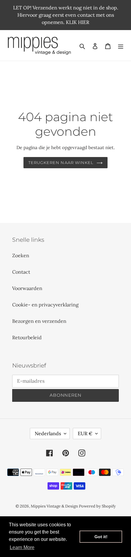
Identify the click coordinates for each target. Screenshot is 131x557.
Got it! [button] (101, 536)
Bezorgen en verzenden (39, 321)
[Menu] (120, 45)
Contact (21, 272)
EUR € (85, 433)
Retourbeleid (27, 337)
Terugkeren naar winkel (61, 162)
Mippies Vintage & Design (55, 506)
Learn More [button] (22, 547)
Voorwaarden (27, 288)
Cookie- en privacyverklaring (45, 305)
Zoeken (20, 255)
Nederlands (48, 433)
